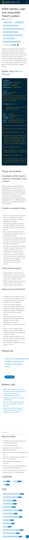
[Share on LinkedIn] (15, 45)
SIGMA (6, 481)
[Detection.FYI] (13, 2)
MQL (5, 484)
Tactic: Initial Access (8, 38)
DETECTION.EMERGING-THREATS (12, 536)
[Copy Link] (17, 45)
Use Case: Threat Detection (10, 32)
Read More (9, 376)
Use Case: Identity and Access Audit (12, 35)
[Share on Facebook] (12, 45)
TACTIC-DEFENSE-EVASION (11, 533)
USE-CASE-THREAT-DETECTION (12, 497)
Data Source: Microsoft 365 (10, 25)
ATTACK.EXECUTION (9, 503)
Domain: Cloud (8, 22)
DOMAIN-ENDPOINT (9, 500)
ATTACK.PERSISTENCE (9, 513)
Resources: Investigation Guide (11, 41)
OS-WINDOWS (8, 520)
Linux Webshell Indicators (10, 445)
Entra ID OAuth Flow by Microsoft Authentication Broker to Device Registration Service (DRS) (13, 410)
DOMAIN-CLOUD (8, 523)
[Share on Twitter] (10, 45)
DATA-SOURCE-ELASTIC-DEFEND (12, 510)
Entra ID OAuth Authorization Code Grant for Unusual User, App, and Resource (13, 404)
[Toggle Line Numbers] (18, 77)
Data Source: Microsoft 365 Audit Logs (13, 28)
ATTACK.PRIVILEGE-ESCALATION (12, 516)
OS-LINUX (6, 526)
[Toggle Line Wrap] (21, 77)
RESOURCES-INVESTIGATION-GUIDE (13, 493)
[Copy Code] (15, 77)
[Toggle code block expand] (24, 77)
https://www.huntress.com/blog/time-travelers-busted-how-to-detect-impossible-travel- (14, 363)
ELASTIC (17, 481)
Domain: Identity (19, 22)
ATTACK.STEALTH (9, 507)
